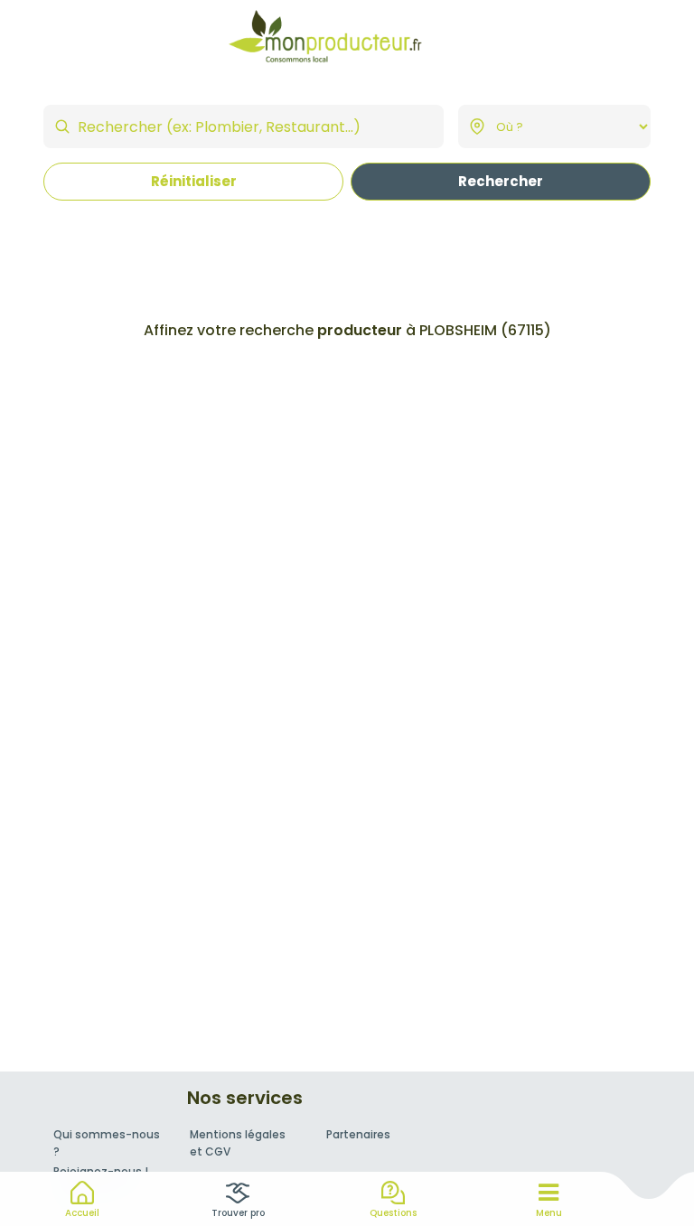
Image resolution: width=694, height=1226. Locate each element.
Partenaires (358, 1134)
